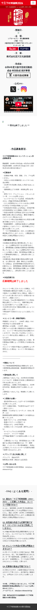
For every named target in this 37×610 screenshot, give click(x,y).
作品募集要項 (12, 7)
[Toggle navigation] (33, 3)
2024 (30, 7)
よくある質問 (20, 7)
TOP (7, 7)
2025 (26, 7)
